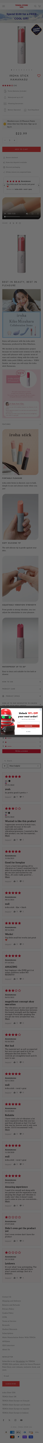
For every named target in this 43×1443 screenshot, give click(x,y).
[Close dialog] (41, 709)
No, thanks (28, 731)
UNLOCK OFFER (28, 726)
